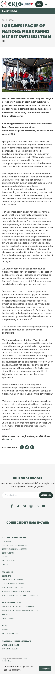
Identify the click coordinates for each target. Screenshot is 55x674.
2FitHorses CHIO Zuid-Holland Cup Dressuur (20, 595)
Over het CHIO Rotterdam (14, 537)
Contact (6, 564)
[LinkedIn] (37, 506)
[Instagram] (30, 506)
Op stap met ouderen (10, 649)
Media (4, 626)
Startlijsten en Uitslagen (12, 580)
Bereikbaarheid (8, 541)
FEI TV (9, 439)
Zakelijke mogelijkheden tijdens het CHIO (18, 607)
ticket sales (39, 4)
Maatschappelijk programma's (16, 641)
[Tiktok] (18, 506)
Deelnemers (6, 576)
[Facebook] (11, 506)
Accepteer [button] (45, 668)
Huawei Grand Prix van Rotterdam (16, 591)
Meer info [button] (16, 670)
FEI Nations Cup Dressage (12, 588)
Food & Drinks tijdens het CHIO (14, 545)
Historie (5, 557)
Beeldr (25, 659)
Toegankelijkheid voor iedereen (15, 549)
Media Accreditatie (10, 634)
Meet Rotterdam (8, 561)
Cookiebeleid (6, 661)
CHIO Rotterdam (11, 4)
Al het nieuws (10, 11)
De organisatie (8, 553)
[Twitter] (24, 506)
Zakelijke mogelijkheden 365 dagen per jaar (20, 611)
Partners (6, 614)
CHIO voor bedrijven (11, 603)
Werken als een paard (10, 645)
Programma (7, 572)
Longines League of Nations (13, 584)
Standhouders (8, 618)
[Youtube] (43, 506)
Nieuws (5, 630)
